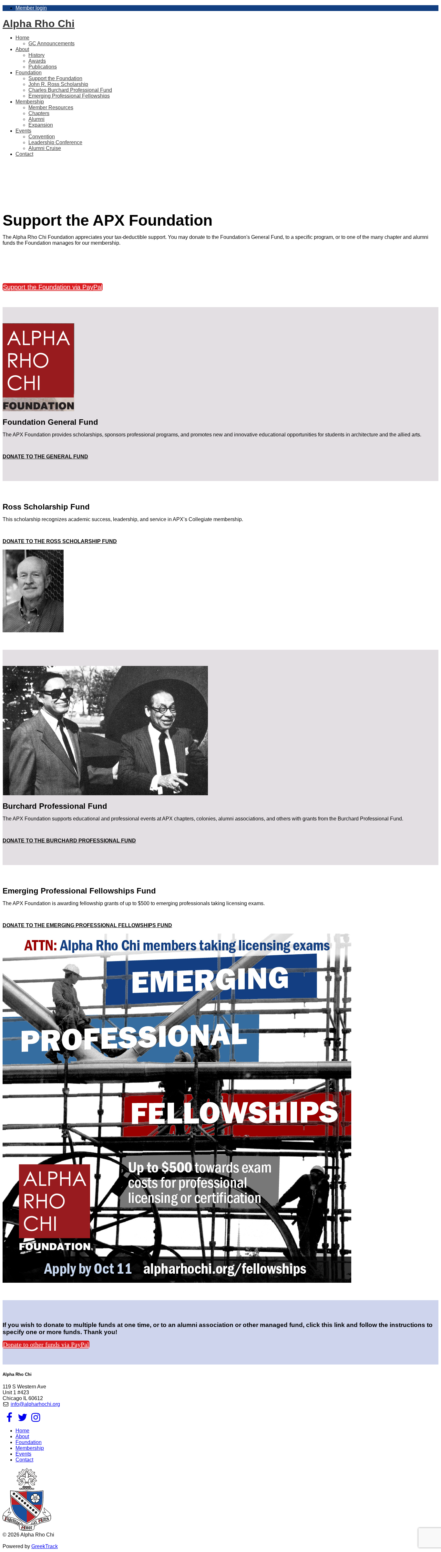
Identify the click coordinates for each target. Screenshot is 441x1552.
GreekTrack (44, 1546)
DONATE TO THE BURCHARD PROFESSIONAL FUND (69, 840)
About (22, 1436)
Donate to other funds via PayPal (46, 1344)
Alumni (36, 119)
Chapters (38, 113)
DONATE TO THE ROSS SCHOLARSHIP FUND (60, 541)
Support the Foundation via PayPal (52, 287)
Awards (37, 61)
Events (23, 1454)
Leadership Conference (55, 142)
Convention (41, 136)
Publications (42, 67)
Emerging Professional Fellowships (69, 96)
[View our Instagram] (35, 1419)
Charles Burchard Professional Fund (70, 90)
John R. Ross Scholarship (58, 84)
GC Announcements (51, 43)
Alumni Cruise (44, 148)
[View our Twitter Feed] (22, 1419)
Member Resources (50, 107)
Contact (24, 154)
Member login (31, 8)
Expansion (40, 125)
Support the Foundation (55, 78)
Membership (29, 1448)
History (36, 55)
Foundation (28, 1442)
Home (22, 1430)
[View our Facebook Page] (9, 1419)
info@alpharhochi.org (35, 1404)
